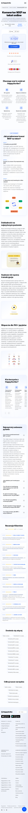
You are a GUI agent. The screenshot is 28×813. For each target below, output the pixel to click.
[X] (4, 810)
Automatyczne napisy (13, 690)
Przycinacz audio (19, 771)
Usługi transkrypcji (5, 725)
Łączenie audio (19, 767)
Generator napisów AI (6, 753)
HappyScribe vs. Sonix (6, 787)
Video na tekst (12, 7)
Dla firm (17, 780)
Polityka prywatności (11, 806)
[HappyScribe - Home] (6, 3)
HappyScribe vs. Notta (6, 785)
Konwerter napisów (20, 754)
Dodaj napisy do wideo (6, 756)
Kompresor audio (19, 761)
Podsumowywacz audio (21, 743)
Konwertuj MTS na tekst (13, 663)
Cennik (17, 782)
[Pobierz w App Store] (5, 716)
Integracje (3, 732)
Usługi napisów (4, 728)
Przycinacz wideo (19, 769)
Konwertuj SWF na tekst (13, 651)
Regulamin (3, 806)
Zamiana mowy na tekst (13, 699)
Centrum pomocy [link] (19, 793)
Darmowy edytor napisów (21, 752)
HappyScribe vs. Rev (5, 780)
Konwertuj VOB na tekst (13, 672)
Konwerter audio (19, 759)
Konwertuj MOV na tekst (13, 642)
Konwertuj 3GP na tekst (13, 638)
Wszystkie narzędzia (20, 774)
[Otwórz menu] (25, 3)
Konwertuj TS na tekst (13, 657)
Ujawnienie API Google (19, 807)
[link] (14, 25)
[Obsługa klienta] (24, 809)
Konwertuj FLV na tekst (19, 635)
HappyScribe (5, 7)
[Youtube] (6, 810)
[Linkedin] (1, 810)
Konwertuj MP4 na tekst (13, 666)
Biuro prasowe (19, 791)
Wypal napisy (18, 765)
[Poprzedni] (5, 413)
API (2, 730)
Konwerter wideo (19, 757)
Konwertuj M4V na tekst (13, 645)
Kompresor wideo (19, 763)
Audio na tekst (8, 687)
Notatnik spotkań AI (5, 723)
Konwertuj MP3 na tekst (21, 735)
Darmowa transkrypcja (13, 702)
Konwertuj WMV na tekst (13, 669)
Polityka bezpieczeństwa (6, 807)
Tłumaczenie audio (13, 693)
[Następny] (9, 413)
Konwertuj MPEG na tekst (13, 648)
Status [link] (17, 795)
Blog (17, 797)
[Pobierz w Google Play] (15, 716)
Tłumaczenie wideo (20, 733)
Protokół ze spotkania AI (13, 696)
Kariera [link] (17, 788)
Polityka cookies (21, 806)
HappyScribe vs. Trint (6, 782)
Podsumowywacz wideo (21, 745)
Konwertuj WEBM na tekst (13, 654)
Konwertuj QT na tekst (13, 660)
